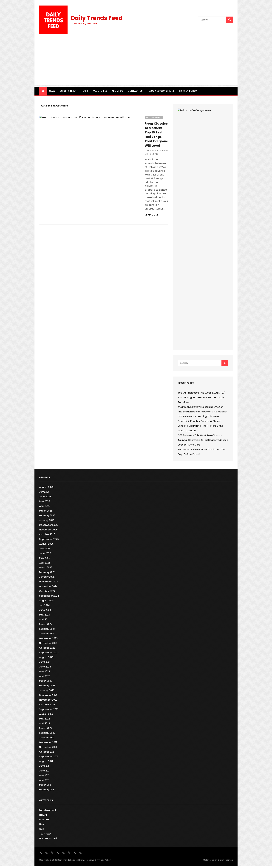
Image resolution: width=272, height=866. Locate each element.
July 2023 (44, 662)
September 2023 (49, 652)
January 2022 (46, 737)
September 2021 (48, 756)
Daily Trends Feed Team (156, 150)
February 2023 (47, 685)
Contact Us (135, 90)
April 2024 (44, 619)
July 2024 (44, 605)
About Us (117, 90)
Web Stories (100, 90)
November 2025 (48, 529)
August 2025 (46, 543)
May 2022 (44, 718)
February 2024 (47, 628)
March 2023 (45, 680)
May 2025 (44, 558)
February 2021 (47, 789)
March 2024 (45, 624)
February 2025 (47, 572)
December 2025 (48, 525)
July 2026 (44, 491)
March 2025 (45, 567)
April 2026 (44, 506)
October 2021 (46, 751)
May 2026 (44, 501)
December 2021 (48, 742)
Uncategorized (48, 838)
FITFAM (43, 814)
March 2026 (45, 510)
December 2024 (48, 581)
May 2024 (44, 614)
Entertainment (69, 90)
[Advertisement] (136, 63)
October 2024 (47, 591)
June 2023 (45, 666)
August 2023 (46, 657)
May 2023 (44, 671)
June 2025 (45, 553)
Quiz (85, 90)
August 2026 (46, 487)
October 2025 (47, 534)
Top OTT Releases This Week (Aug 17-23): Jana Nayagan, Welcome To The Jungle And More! (202, 397)
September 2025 (49, 539)
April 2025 (44, 562)
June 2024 (45, 610)
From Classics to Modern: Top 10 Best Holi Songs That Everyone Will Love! (156, 134)
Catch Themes (225, 859)
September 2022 (49, 709)
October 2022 (47, 704)
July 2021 (44, 766)
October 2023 (47, 647)
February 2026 (47, 515)
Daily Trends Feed (96, 18)
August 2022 (46, 714)
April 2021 (44, 780)
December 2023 (48, 638)
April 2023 (44, 676)
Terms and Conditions (160, 90)
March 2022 (45, 728)
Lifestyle (44, 819)
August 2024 (46, 600)
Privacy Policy (188, 90)
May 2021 (44, 775)
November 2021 (48, 747)
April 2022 (44, 723)
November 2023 (48, 643)
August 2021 (46, 761)
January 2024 (47, 633)
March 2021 (45, 784)
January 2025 (47, 576)
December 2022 (48, 695)
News (52, 90)
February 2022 (47, 732)
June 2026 (45, 496)
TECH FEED (45, 833)
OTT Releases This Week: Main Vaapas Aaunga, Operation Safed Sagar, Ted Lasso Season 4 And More (203, 440)
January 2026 (46, 520)
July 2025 (44, 548)
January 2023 (46, 690)
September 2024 (49, 595)
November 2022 (48, 699)
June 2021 (44, 770)
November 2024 (48, 586)
